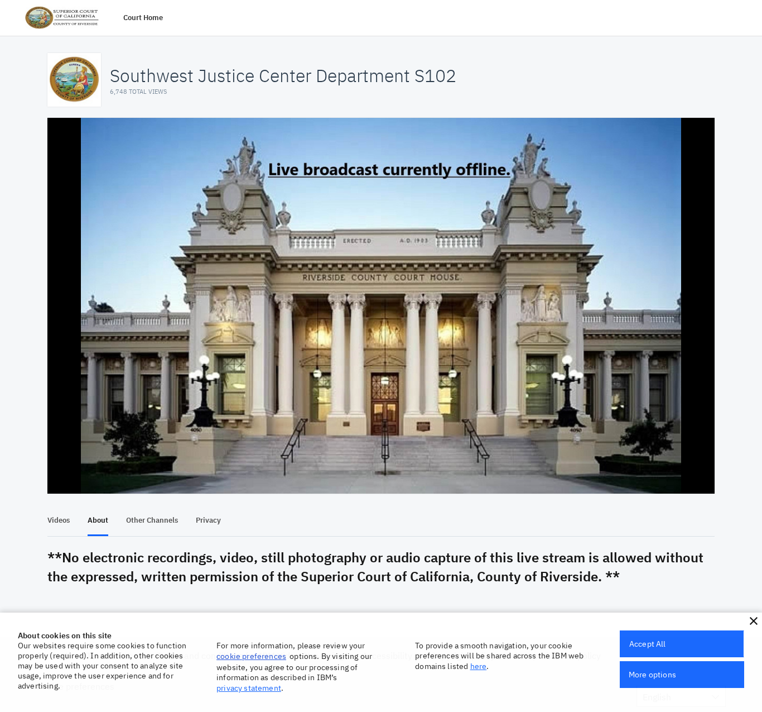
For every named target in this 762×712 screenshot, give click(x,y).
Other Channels (152, 520)
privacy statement (248, 688)
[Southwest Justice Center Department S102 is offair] (381, 306)
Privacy (208, 520)
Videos (58, 520)
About (98, 520)
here (478, 666)
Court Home (143, 17)
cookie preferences (251, 656)
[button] (754, 621)
